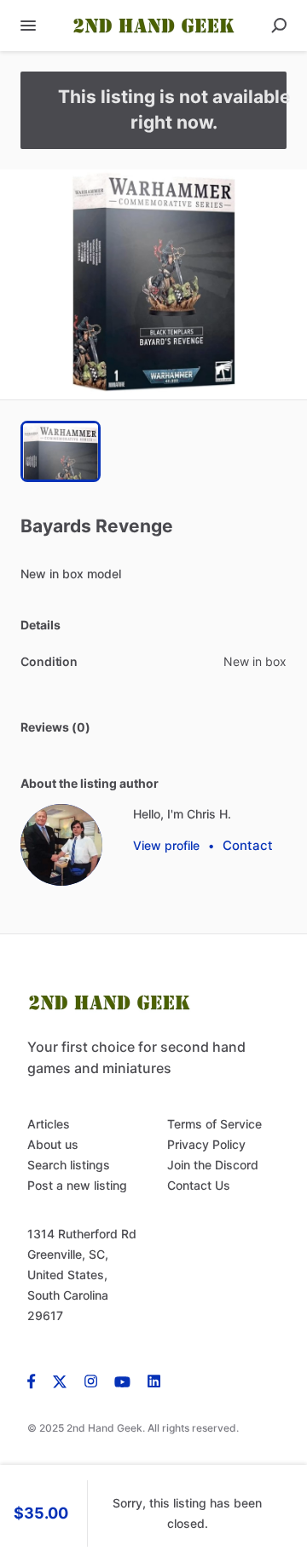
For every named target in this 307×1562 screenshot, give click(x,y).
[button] (153, 284)
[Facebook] (35, 1380)
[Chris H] (61, 845)
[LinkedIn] (154, 1380)
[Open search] (279, 25)
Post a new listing (77, 1185)
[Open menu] (28, 25)
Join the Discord (212, 1164)
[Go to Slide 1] (60, 451)
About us (52, 1144)
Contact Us (198, 1185)
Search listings (68, 1164)
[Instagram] (91, 1380)
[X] (60, 1380)
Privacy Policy (206, 1144)
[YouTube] (122, 1380)
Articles (48, 1124)
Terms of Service (214, 1124)
